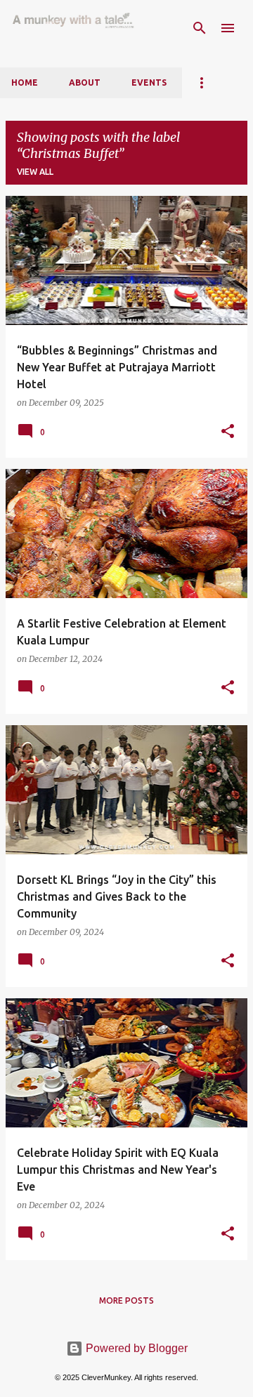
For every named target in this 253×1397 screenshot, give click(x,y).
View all (35, 171)
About (84, 82)
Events (149, 82)
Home (24, 82)
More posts (126, 1300)
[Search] (199, 28)
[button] (227, 432)
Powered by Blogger (135, 1348)
